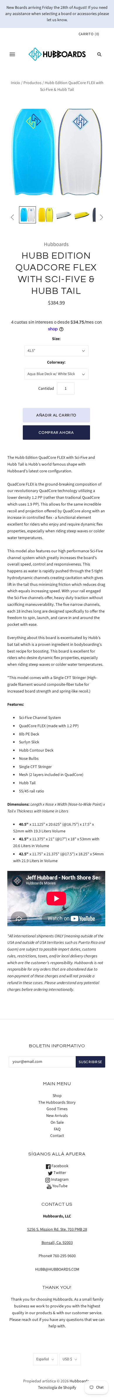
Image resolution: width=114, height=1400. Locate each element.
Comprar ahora (56, 432)
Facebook (59, 1166)
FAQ (57, 1129)
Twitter (59, 1173)
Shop (57, 1096)
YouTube (59, 1186)
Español (42, 1359)
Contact (57, 1136)
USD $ (67, 1359)
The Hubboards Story (57, 1102)
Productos (32, 83)
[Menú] (12, 54)
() (89, 34)
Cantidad (46, 389)
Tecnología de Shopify (57, 1388)
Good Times (57, 1109)
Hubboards (56, 244)
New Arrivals (57, 1116)
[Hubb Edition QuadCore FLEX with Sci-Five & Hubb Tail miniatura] (27, 214)
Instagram (59, 1179)
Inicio (15, 83)
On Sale (57, 1122)
